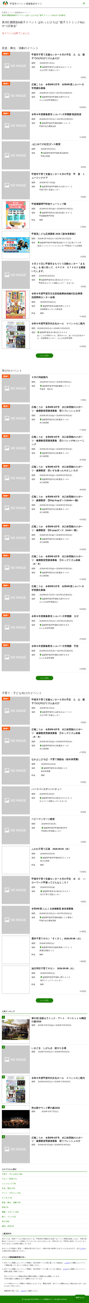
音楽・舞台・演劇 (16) (11, 1202)
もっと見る (44, 355)
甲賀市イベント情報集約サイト (15, 12)
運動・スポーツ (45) (10, 1212)
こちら (82, 1248)
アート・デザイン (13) (11, 1193)
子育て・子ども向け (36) (12, 1174)
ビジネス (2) (7, 1197)
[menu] (84, 3)
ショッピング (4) (9, 1183)
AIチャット (80, 1297)
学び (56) (5, 1221)
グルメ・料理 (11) (9, 1179)
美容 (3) (5, 1207)
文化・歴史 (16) (8, 1188)
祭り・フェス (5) (9, 1216)
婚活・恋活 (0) (8, 1226)
